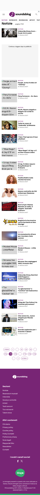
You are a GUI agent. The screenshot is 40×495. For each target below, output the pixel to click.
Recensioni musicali (10, 394)
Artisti (32, 20)
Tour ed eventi (8, 410)
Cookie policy (8, 431)
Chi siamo (6, 424)
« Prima (6, 349)
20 (26, 349)
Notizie (4, 20)
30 (31, 349)
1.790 (34, 354)
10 (21, 349)
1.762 (5, 354)
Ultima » (24, 358)
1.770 (24, 354)
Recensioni (23, 20)
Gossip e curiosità (9, 400)
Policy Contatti (8, 434)
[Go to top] (36, 488)
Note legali (7, 440)
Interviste (13, 20)
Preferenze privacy (10, 437)
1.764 (15, 354)
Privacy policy (8, 427)
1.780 (29, 354)
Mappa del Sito (8, 443)
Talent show (7, 413)
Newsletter (7, 446)
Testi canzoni (7, 406)
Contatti (6, 450)
